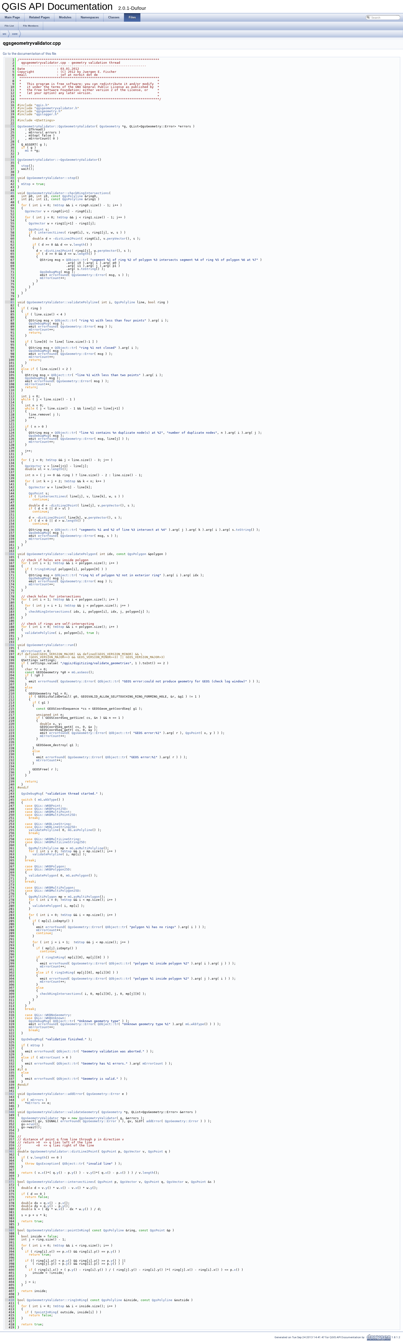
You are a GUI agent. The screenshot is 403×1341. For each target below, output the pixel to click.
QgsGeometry (110, 126)
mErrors (37, 1100)
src (4, 33)
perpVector (116, 238)
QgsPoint (36, 229)
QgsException (47, 1163)
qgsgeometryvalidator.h (56, 108)
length (79, 244)
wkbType (50, 799)
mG (27, 150)
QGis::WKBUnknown (49, 1018)
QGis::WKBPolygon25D (52, 869)
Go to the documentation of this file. (30, 54)
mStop (26, 184)
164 (9, 554)
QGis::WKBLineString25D (54, 827)
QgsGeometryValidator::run (50, 645)
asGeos (82, 672)
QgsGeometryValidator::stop (51, 178)
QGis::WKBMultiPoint (52, 812)
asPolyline (82, 830)
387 (9, 1230)
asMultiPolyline (89, 848)
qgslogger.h (46, 114)
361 (9, 1151)
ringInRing (45, 569)
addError (153, 1121)
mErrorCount (50, 278)
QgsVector (33, 211)
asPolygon (80, 875)
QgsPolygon (137, 554)
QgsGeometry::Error (88, 275)
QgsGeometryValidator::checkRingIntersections (68, 193)
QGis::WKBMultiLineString (56, 839)
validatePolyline (40, 633)
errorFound (58, 275)
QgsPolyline (72, 196)
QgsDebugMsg (50, 272)
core (14, 33)
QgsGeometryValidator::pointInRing (57, 1230)
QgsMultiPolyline (44, 848)
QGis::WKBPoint (47, 805)
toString (88, 269)
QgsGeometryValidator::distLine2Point (64, 1151)
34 (9, 159)
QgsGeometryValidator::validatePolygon (61, 554)
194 (9, 645)
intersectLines (51, 232)
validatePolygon (43, 875)
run (31, 1124)
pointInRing (46, 1312)
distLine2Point (68, 238)
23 (9, 126)
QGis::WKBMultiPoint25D (54, 815)
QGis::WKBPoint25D (50, 808)
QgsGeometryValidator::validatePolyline (62, 302)
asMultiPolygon (86, 896)
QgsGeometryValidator (40, 1118)
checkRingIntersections (49, 611)
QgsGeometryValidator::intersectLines (60, 1182)
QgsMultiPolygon (43, 896)
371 (9, 1182)
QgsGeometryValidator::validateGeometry (62, 1112)
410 (9, 1300)
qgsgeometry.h (48, 111)
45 (9, 193)
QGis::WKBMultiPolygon (53, 887)
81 (9, 302)
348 (9, 1112)
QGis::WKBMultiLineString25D (59, 842)
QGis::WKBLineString (52, 824)
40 (9, 178)
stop (25, 166)
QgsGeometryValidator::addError (55, 1094)
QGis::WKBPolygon (49, 866)
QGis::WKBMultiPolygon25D (56, 890)
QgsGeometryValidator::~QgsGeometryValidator (57, 159)
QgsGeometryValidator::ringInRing (57, 1300)
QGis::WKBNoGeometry (52, 1015)
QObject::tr (76, 260)
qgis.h (41, 105)
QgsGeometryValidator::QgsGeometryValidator (56, 126)
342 (9, 1094)
